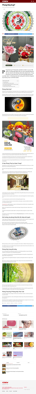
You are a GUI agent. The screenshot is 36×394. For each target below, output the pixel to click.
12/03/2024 (26, 338)
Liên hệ (7, 391)
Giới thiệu (3, 391)
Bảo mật (10, 391)
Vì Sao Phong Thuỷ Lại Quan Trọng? (8, 83)
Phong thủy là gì (4, 204)
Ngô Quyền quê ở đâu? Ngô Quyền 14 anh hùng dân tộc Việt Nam (15, 371)
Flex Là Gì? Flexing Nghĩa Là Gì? (28, 347)
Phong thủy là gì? (5, 82)
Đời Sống (20, 327)
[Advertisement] (18, 118)
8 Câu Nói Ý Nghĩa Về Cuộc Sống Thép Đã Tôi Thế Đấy (13, 364)
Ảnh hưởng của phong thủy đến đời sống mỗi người (10, 84)
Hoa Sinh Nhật (15, 391)
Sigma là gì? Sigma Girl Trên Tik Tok (29, 337)
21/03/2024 (4, 339)
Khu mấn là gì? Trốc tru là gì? (6, 347)
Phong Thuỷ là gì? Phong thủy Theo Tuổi (9, 86)
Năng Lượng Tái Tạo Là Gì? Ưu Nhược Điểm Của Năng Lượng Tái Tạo (17, 338)
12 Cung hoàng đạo (6, 327)
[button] (17, 81)
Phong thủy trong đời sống (7, 85)
